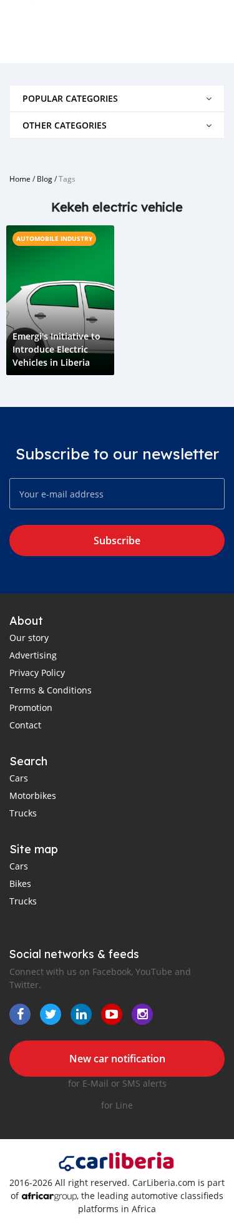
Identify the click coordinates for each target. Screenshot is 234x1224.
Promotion (30, 707)
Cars (18, 778)
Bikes (20, 883)
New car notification (117, 1058)
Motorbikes (32, 795)
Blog (44, 179)
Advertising (33, 655)
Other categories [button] (64, 125)
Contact (25, 725)
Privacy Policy (37, 672)
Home (20, 179)
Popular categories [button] (70, 98)
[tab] (117, 98)
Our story (29, 638)
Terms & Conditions (50, 690)
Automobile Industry (54, 238)
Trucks (23, 813)
